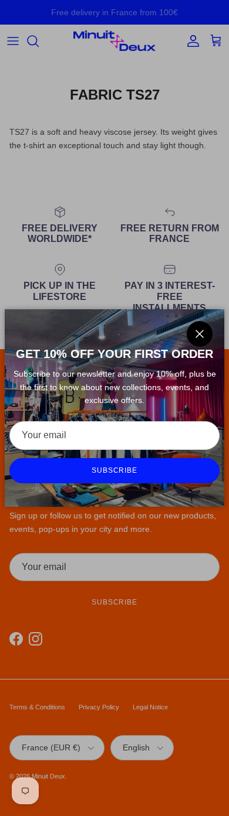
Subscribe (115, 470)
